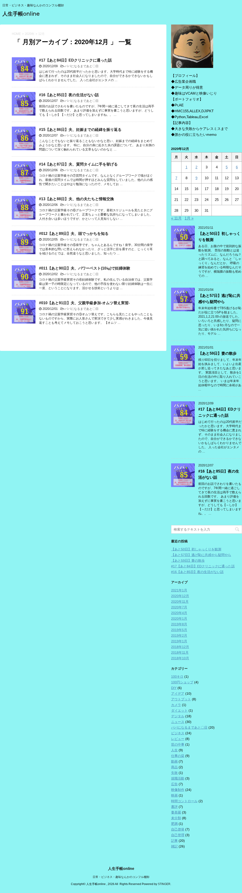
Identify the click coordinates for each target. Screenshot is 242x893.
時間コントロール (184, 801)
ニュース (177, 722)
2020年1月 (179, 618)
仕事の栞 (177, 756)
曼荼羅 (176, 812)
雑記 (174, 846)
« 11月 (176, 218)
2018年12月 (180, 647)
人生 (174, 750)
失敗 (174, 773)
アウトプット (181, 699)
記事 (174, 841)
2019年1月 (179, 641)
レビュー (177, 739)
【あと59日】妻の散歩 (217, 353)
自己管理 (177, 835)
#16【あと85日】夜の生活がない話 (69, 95)
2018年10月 (180, 658)
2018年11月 (180, 652)
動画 (174, 761)
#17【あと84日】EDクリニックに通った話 (75, 60)
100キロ (177, 676)
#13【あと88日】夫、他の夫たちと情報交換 (76, 199)
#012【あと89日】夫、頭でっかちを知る (73, 234)
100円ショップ (182, 682)
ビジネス (177, 733)
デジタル (177, 716)
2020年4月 (179, 613)
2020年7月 (179, 607)
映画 (174, 795)
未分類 (176, 818)
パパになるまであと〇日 (82, 66)
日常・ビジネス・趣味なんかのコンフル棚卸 (121, 877)
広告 (174, 784)
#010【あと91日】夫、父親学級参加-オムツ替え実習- (84, 303)
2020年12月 (180, 596)
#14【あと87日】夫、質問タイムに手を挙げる (78, 164)
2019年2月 (179, 635)
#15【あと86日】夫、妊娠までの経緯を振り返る (80, 130)
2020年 (30, 34)
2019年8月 (179, 624)
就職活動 (177, 778)
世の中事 (177, 744)
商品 (174, 767)
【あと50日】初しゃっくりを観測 (196, 549)
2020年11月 (180, 601)
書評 (174, 807)
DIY (174, 688)
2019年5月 (179, 630)
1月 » (189, 218)
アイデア (177, 693)
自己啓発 (177, 829)
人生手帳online (21, 14)
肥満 (174, 824)
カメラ (176, 705)
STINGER (164, 884)
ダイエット (179, 710)
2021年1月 (179, 590)
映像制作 (177, 790)
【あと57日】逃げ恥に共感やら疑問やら (201, 555)
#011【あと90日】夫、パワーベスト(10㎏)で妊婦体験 (84, 268)
